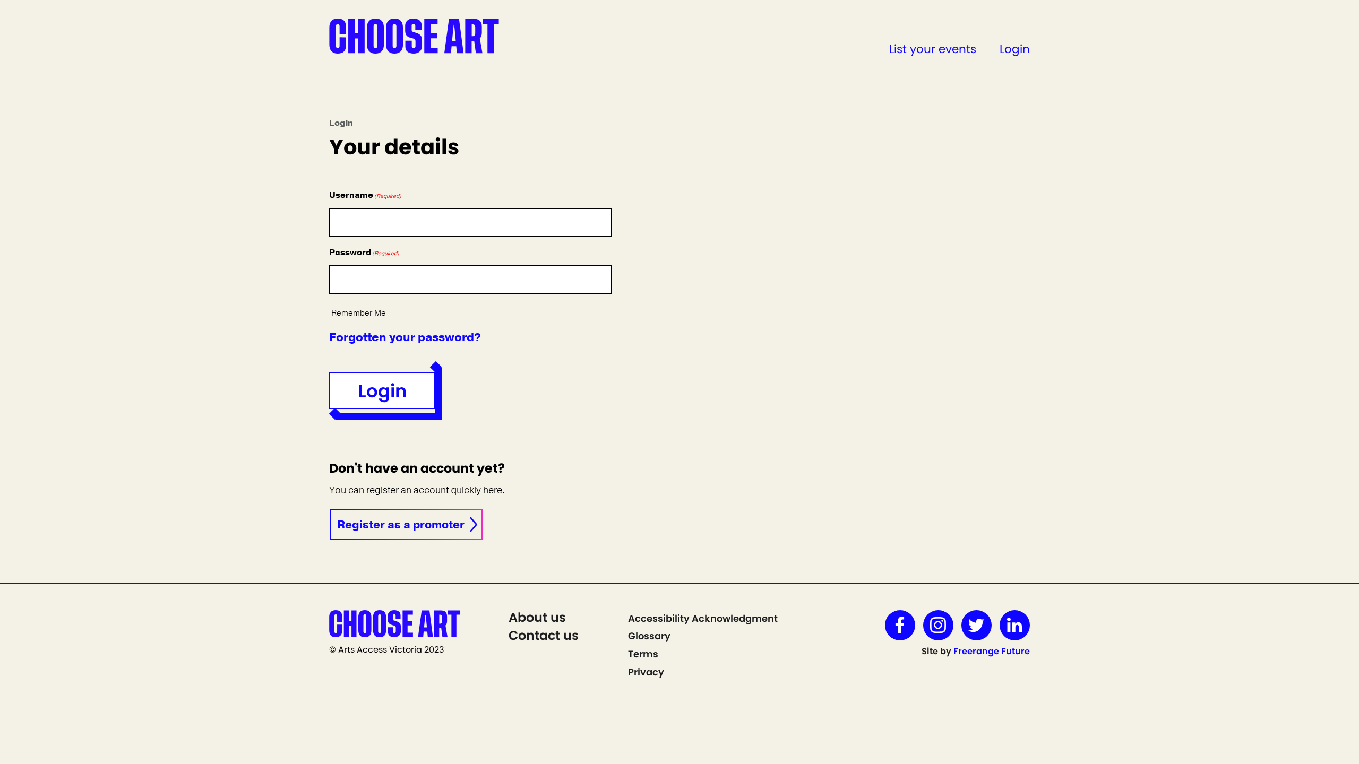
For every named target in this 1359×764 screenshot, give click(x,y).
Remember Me (358, 313)
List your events (932, 49)
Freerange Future (991, 651)
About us (537, 617)
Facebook (900, 625)
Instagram (938, 625)
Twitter (976, 625)
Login (1015, 49)
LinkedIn (1015, 625)
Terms (643, 654)
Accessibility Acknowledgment (703, 618)
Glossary (649, 636)
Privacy (646, 672)
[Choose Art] (414, 35)
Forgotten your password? (405, 337)
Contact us (544, 635)
